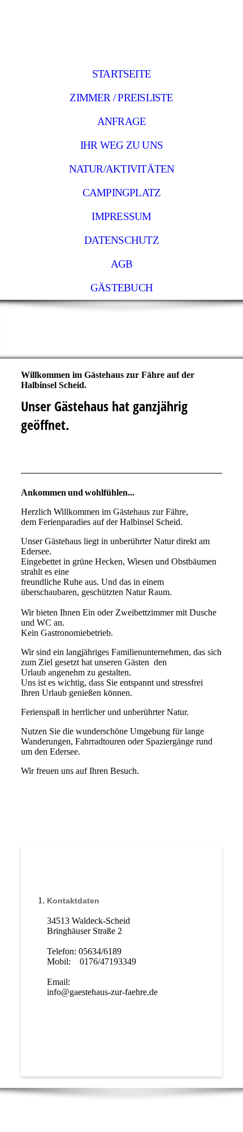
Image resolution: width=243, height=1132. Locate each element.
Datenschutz (121, 240)
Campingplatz (122, 193)
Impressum (121, 216)
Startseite (121, 74)
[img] (121, 31)
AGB (122, 264)
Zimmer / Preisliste (121, 98)
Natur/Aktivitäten (122, 169)
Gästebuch (121, 288)
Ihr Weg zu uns (121, 145)
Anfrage (121, 121)
